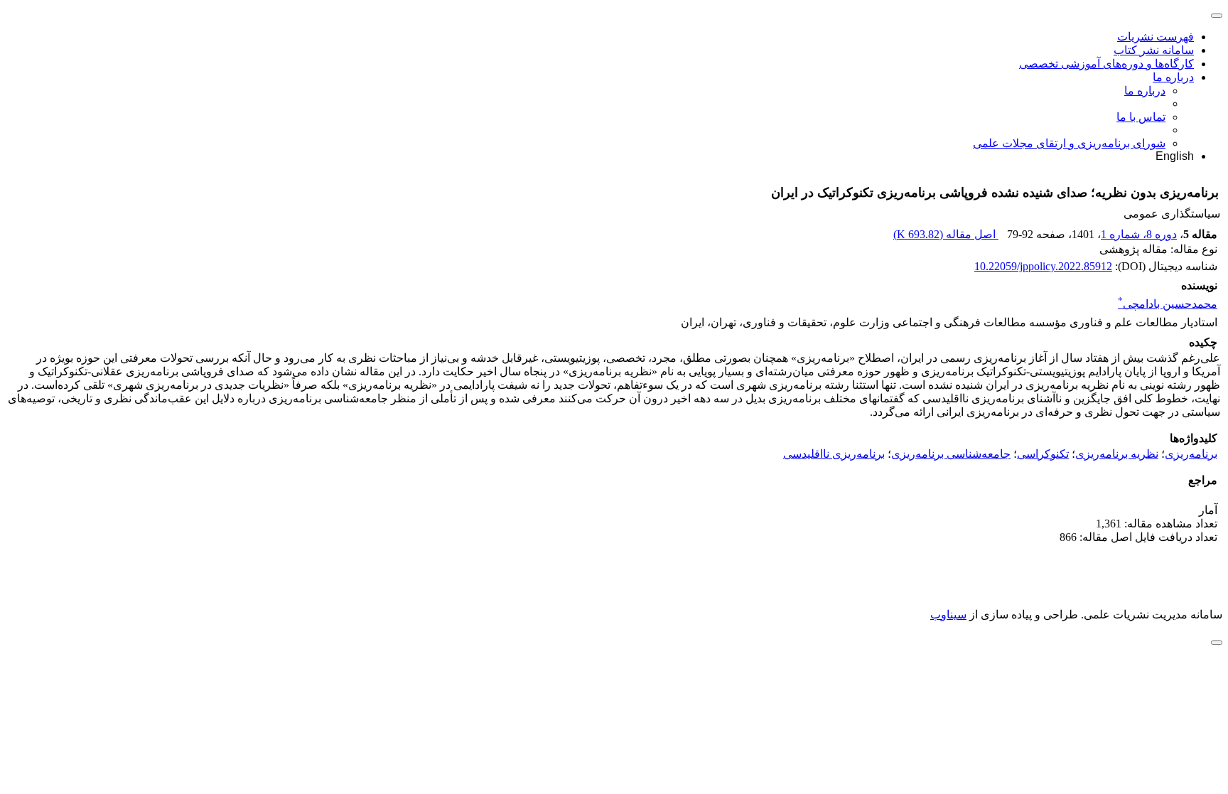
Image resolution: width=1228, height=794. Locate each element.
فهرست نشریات (1155, 37)
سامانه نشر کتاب (1154, 50)
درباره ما (1173, 77)
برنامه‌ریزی (1191, 454)
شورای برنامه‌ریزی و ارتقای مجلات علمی (1069, 143)
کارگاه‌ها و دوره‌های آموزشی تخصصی (1106, 64)
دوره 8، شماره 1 (1139, 234)
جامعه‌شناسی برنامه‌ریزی (951, 454)
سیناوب (948, 614)
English (1175, 156)
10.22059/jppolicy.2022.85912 (1043, 266)
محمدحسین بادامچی (1167, 304)
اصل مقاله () (945, 234)
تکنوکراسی (1043, 454)
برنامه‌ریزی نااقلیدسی (834, 454)
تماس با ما (1140, 117)
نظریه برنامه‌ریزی (1116, 454)
